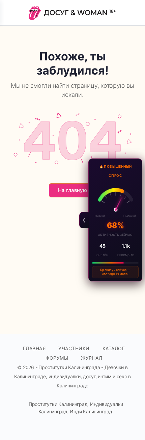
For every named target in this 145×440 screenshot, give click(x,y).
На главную (72, 190)
